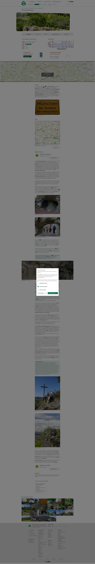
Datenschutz (55, 280)
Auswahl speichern (41, 293)
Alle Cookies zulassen (52, 293)
